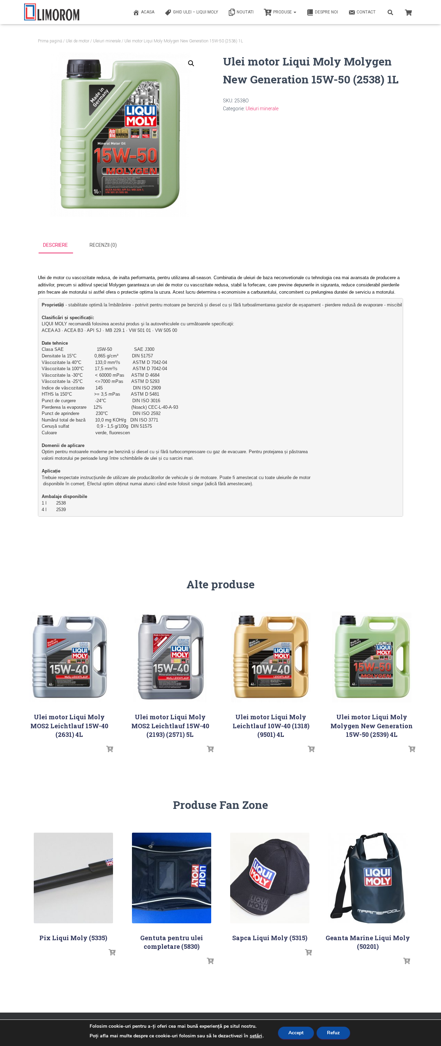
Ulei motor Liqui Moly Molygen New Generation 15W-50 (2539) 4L (371, 725)
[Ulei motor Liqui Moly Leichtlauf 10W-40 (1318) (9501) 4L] (270, 657)
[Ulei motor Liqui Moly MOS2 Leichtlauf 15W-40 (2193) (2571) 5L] (170, 657)
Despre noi (326, 12)
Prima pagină (50, 41)
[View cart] (408, 11)
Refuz (333, 1032)
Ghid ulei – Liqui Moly (195, 12)
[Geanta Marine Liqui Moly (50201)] (368, 878)
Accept (296, 1032)
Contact (366, 12)
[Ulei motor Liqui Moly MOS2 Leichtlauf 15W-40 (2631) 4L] (69, 657)
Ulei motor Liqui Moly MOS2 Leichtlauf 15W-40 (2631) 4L (69, 725)
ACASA (147, 12)
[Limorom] (51, 12)
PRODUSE (283, 12)
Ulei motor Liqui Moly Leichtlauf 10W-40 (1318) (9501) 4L (271, 725)
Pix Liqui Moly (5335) (73, 938)
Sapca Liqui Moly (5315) (269, 938)
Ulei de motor (77, 41)
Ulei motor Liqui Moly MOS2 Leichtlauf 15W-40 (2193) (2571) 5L (170, 725)
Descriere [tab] (55, 245)
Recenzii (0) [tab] (103, 245)
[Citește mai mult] (109, 749)
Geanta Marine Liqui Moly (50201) (368, 942)
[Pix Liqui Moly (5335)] (73, 878)
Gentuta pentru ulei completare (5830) (171, 942)
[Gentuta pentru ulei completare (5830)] (171, 878)
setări (256, 1036)
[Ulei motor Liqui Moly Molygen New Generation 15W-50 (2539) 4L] (371, 657)
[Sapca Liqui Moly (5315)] (269, 878)
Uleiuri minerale (107, 41)
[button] (191, 63)
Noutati (245, 12)
